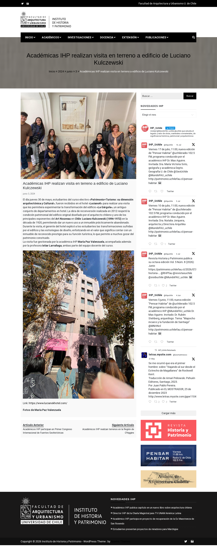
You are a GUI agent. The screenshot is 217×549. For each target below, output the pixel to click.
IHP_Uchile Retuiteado (167, 350)
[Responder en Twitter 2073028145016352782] (151, 285)
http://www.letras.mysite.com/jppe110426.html (177, 396)
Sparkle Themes (120, 541)
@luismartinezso (180, 355)
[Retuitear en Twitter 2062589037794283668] (157, 342)
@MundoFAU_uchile (160, 175)
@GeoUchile (181, 171)
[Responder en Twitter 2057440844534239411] (151, 402)
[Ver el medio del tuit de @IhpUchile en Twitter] (160, 183)
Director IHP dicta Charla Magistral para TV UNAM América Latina (147, 513)
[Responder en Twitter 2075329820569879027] (151, 244)
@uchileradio (180, 152)
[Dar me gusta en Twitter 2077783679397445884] (163, 191)
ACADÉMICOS (50, 37)
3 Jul (178, 254)
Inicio (29, 37)
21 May (152, 359)
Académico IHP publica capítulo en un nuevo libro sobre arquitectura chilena (152, 507)
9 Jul (178, 201)
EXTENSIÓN (129, 37)
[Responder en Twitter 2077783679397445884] (151, 191)
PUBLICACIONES (156, 37)
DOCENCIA (106, 37)
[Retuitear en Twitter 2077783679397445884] (157, 191)
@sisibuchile (156, 277)
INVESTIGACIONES (79, 37)
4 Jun (178, 295)
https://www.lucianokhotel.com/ (48, 403)
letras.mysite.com (160, 354)
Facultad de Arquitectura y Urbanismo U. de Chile (167, 3)
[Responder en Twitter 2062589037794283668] (151, 342)
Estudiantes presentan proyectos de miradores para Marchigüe (145, 529)
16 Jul (178, 145)
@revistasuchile (182, 273)
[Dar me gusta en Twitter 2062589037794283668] (163, 342)
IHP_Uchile (155, 144)
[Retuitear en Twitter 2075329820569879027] (157, 244)
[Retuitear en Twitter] (156, 350)
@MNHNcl (155, 325)
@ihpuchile (168, 145)
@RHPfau (166, 273)
